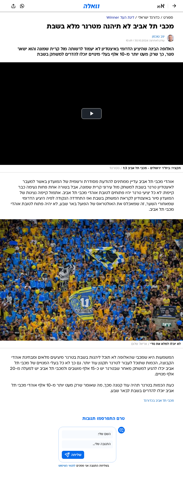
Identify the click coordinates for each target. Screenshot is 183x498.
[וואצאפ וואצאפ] (22, 6)
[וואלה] (91, 6)
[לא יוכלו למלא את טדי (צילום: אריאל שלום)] (91, 283)
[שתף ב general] (13, 6)
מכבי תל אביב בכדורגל (159, 400)
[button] (160, 6)
